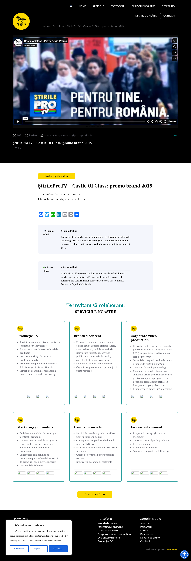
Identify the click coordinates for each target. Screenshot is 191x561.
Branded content (108, 523)
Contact (169, 15)
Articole (98, 6)
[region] (39, 537)
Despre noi (168, 6)
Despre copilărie (146, 15)
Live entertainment (109, 537)
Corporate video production (114, 534)
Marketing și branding (57, 176)
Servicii (144, 530)
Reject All (38, 548)
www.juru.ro (172, 549)
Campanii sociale (108, 530)
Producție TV (105, 541)
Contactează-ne (95, 494)
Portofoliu (117, 6)
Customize (19, 548)
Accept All (58, 548)
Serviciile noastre (143, 6)
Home (82, 6)
